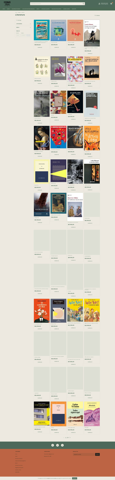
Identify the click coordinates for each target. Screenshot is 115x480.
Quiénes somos (66, 8)
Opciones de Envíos (46, 8)
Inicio (4, 8)
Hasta (22, 33)
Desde (17, 33)
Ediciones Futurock (16, 8)
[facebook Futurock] (57, 445)
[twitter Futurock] (62, 445)
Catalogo (19, 12)
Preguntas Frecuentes (56, 8)
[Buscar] (83, 3)
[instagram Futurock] (52, 445)
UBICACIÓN (74, 8)
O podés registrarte (104, 4)
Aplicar (28, 35)
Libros (8, 8)
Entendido (74, 478)
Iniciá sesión (105, 3)
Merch (38, 8)
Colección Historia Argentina (28, 8)
